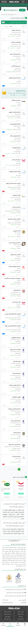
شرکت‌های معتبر (7, 619)
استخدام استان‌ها (7, 614)
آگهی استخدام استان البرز (17, 18)
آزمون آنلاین (7, 616)
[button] (2, 489)
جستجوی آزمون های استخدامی (8, 14)
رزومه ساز (21, 616)
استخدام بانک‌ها (7, 612)
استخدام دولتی (20, 612)
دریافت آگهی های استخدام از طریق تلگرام (16, 592)
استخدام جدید (20, 619)
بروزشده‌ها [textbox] (6, 26)
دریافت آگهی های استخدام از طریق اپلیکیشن (15, 589)
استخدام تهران (20, 614)
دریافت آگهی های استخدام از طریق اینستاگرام (15, 596)
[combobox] (5, 26)
